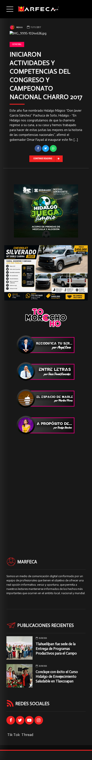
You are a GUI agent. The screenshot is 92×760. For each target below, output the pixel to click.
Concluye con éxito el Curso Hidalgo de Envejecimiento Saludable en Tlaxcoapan (57, 676)
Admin (19, 27)
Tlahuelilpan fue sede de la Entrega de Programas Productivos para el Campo (56, 648)
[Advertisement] (46, 488)
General (17, 44)
